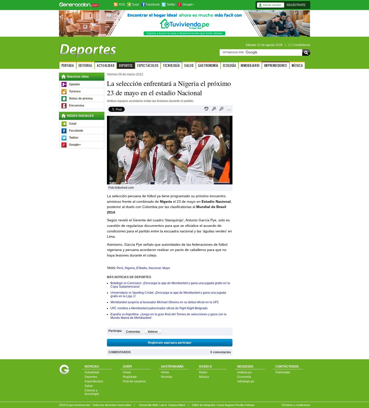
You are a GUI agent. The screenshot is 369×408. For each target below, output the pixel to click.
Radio (203, 372)
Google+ (188, 4)
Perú (120, 268)
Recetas (166, 377)
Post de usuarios (134, 381)
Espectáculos (94, 381)
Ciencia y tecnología (92, 392)
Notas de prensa (81, 98)
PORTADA (68, 65)
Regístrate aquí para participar (170, 342)
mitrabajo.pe (245, 381)
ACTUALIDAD (105, 65)
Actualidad (92, 372)
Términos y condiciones (295, 404)
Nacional (155, 268)
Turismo (75, 91)
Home (127, 372)
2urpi (135, 4)
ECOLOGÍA (229, 65)
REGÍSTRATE (296, 5)
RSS (122, 4)
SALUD (189, 65)
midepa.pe (244, 372)
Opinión (74, 84)
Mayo (166, 268)
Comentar (133, 331)
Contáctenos (301, 45)
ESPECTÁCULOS (147, 65)
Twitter (171, 4)
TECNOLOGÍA (171, 65)
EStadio (141, 268)
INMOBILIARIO (250, 65)
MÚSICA (297, 65)
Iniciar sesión (272, 5)
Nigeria (130, 268)
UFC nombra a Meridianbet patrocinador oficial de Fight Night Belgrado (159, 308)
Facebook (153, 4)
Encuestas (76, 105)
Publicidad (282, 372)
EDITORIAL (85, 65)
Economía (244, 377)
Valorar (153, 331)
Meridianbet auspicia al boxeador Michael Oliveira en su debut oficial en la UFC (164, 302)
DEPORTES (126, 65)
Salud (89, 386)
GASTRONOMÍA (208, 65)
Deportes (91, 377)
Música (204, 377)
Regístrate (130, 377)
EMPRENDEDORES (275, 65)
